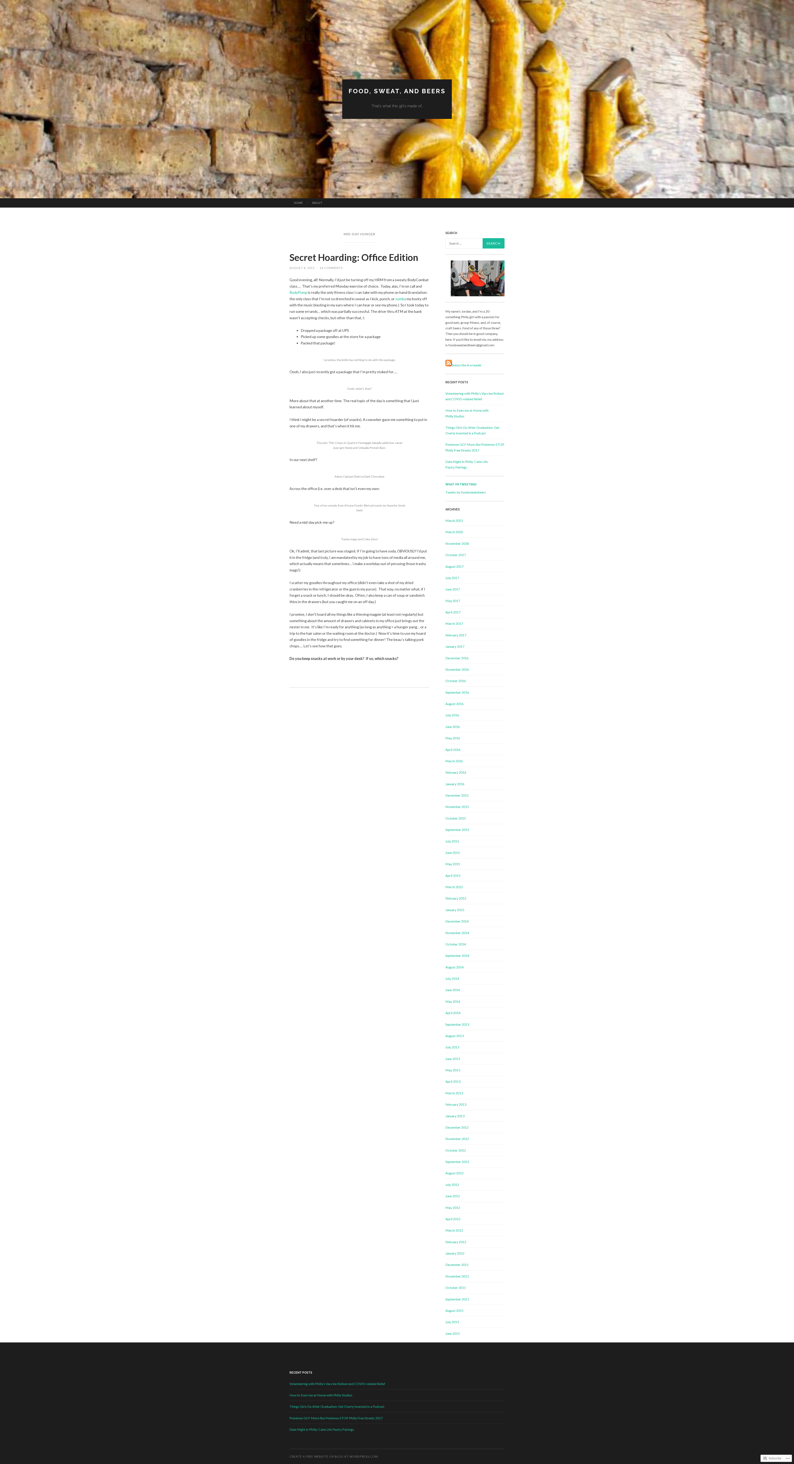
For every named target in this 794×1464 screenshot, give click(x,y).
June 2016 (452, 727)
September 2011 (457, 1299)
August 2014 (454, 967)
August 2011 (454, 1310)
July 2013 (452, 1047)
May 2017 (452, 601)
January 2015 (454, 910)
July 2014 (452, 978)
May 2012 (452, 1207)
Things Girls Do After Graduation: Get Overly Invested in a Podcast (336, 1406)
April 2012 (452, 1219)
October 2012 (455, 1150)
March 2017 (454, 623)
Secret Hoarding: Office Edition (353, 257)
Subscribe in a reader (467, 365)
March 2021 (454, 520)
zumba (401, 298)
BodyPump (298, 292)
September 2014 (457, 955)
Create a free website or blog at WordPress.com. (334, 1456)
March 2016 (454, 761)
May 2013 (452, 1070)
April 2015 (452, 875)
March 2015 (454, 887)
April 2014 (452, 1013)
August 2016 (454, 704)
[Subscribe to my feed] (448, 365)
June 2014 (452, 990)
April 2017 (452, 612)
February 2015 (455, 898)
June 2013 (452, 1059)
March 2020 (454, 532)
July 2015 (452, 841)
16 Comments (331, 268)
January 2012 (454, 1253)
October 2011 (455, 1288)
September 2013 (457, 1024)
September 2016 (457, 692)
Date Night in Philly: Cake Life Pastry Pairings (321, 1429)
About (317, 202)
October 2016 (455, 681)
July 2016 (452, 715)
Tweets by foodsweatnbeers (465, 492)
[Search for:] (475, 243)
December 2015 (457, 795)
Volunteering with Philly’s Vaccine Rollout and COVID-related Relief (337, 1384)
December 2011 (457, 1265)
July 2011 (452, 1322)
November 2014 (457, 933)
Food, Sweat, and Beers (397, 91)
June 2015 (452, 852)
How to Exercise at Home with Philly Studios (320, 1395)
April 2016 (452, 750)
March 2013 (454, 1093)
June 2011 (452, 1333)
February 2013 (455, 1104)
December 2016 (457, 658)
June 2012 (452, 1196)
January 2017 (454, 646)
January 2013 (454, 1116)
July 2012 (452, 1185)
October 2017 (455, 555)
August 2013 (454, 1036)
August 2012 (454, 1173)
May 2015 (452, 864)
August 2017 (454, 566)
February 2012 (455, 1242)
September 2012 (457, 1162)
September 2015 (457, 830)
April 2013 (452, 1081)
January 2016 (454, 784)
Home (298, 202)
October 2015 (455, 818)
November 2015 (457, 807)
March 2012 (454, 1230)
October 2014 (455, 944)
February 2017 (455, 635)
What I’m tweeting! (461, 484)
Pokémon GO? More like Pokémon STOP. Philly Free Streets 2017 (336, 1418)
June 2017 (452, 589)
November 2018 (457, 543)
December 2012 (457, 1127)
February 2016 (455, 772)
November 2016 (457, 669)
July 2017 (452, 578)
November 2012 (457, 1139)
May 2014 (452, 1001)
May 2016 (452, 738)
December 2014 (457, 921)
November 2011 (457, 1276)
